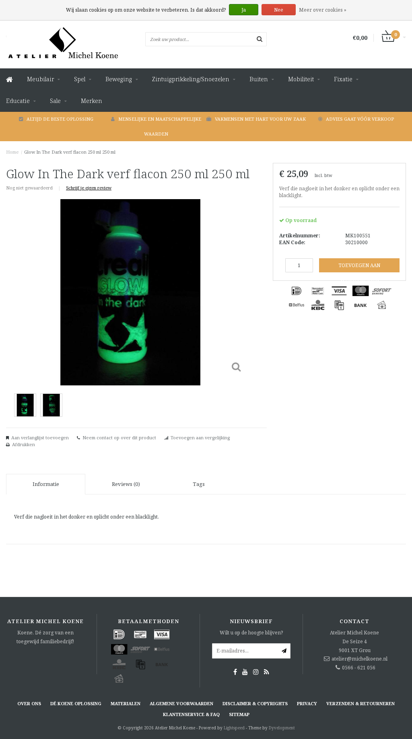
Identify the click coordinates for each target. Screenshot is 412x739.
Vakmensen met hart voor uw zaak (260, 119)
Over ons (29, 703)
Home (12, 152)
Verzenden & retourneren (360, 703)
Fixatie (343, 79)
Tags (199, 484)
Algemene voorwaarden (181, 703)
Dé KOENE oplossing (75, 703)
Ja (243, 9)
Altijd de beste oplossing (60, 119)
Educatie (18, 101)
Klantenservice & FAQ (191, 714)
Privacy (307, 703)
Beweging (118, 79)
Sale (55, 101)
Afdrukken (23, 444)
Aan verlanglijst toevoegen (40, 437)
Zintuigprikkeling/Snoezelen (190, 79)
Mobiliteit (301, 79)
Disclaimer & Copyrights (255, 703)
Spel (79, 79)
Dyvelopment (282, 728)
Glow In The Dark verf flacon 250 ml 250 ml (69, 152)
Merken (91, 101)
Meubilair (40, 79)
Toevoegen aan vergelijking (200, 437)
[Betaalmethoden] (296, 291)
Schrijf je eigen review (88, 188)
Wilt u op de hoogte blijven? (251, 632)
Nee (278, 9)
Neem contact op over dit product (119, 437)
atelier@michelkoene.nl (359, 658)
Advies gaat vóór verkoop (360, 119)
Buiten (258, 79)
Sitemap (239, 714)
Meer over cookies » (322, 9)
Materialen (125, 703)
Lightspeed (234, 728)
